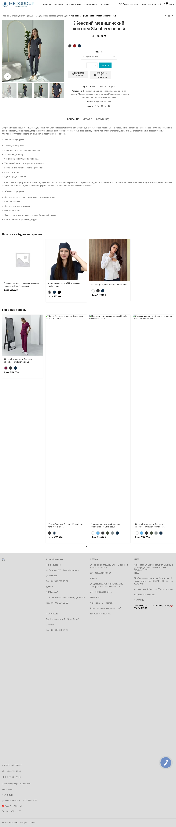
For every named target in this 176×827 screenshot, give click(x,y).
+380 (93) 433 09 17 (102, 614)
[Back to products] (169, 15)
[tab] (73, 118)
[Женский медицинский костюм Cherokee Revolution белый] (93, 533)
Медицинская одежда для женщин (52, 16)
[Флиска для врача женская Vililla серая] (98, 291)
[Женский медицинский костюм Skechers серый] (70, 46)
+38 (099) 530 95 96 (103, 592)
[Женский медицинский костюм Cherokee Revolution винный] (6, 368)
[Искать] (160, 4)
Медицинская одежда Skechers (92, 94)
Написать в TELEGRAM (102, 75)
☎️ (3, 806)
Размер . (99, 52)
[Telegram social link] (109, 106)
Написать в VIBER (79, 74)
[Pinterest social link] (102, 106)
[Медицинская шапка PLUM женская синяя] (54, 292)
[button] (5, 90)
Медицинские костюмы (105, 97)
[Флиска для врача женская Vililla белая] (93, 291)
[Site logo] (18, 4)
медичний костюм (102, 101)
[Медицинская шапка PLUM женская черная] (59, 292)
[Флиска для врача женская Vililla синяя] (103, 291)
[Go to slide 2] (89, 546)
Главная (5, 16)
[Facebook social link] (95, 106)
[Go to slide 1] (86, 546)
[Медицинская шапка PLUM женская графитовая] (49, 292)
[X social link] (98, 106)
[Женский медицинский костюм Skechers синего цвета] (79, 46)
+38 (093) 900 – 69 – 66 (162, 581)
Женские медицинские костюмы (97, 91)
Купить (105, 65)
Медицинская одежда (22, 16)
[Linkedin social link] (105, 106)
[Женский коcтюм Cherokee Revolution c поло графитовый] (49, 533)
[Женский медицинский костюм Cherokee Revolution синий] (15, 368)
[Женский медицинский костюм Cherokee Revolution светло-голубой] (98, 533)
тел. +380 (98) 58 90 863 (144, 595)
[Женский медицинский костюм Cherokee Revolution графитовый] (10, 368)
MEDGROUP (14, 823)
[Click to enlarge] (7, 76)
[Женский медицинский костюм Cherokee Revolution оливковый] (107, 533)
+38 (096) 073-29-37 (59, 581)
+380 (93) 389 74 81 (13, 806)
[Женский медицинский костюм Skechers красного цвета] (74, 46)
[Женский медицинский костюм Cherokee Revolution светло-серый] (112, 533)
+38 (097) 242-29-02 (59, 630)
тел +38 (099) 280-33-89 (100, 573)
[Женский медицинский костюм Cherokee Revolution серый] (103, 533)
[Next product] (172, 15)
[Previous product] (165, 15)
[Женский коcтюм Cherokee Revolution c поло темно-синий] (54, 533)
